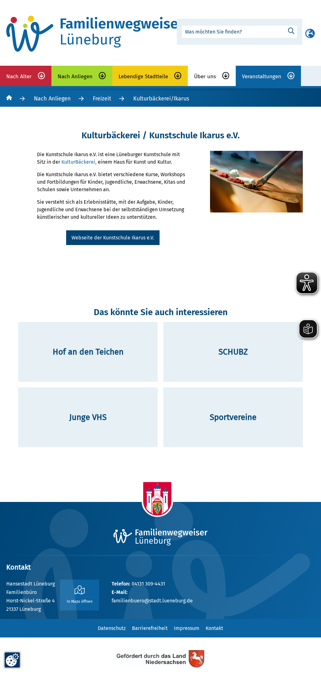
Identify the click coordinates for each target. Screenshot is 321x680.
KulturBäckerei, (79, 162)
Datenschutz (112, 628)
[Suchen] (291, 31)
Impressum (186, 628)
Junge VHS (88, 417)
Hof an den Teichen (88, 352)
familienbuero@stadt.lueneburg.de (152, 601)
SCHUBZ (233, 352)
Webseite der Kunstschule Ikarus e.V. (112, 238)
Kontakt (214, 628)
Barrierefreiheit (150, 628)
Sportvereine (233, 417)
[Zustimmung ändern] (12, 659)
